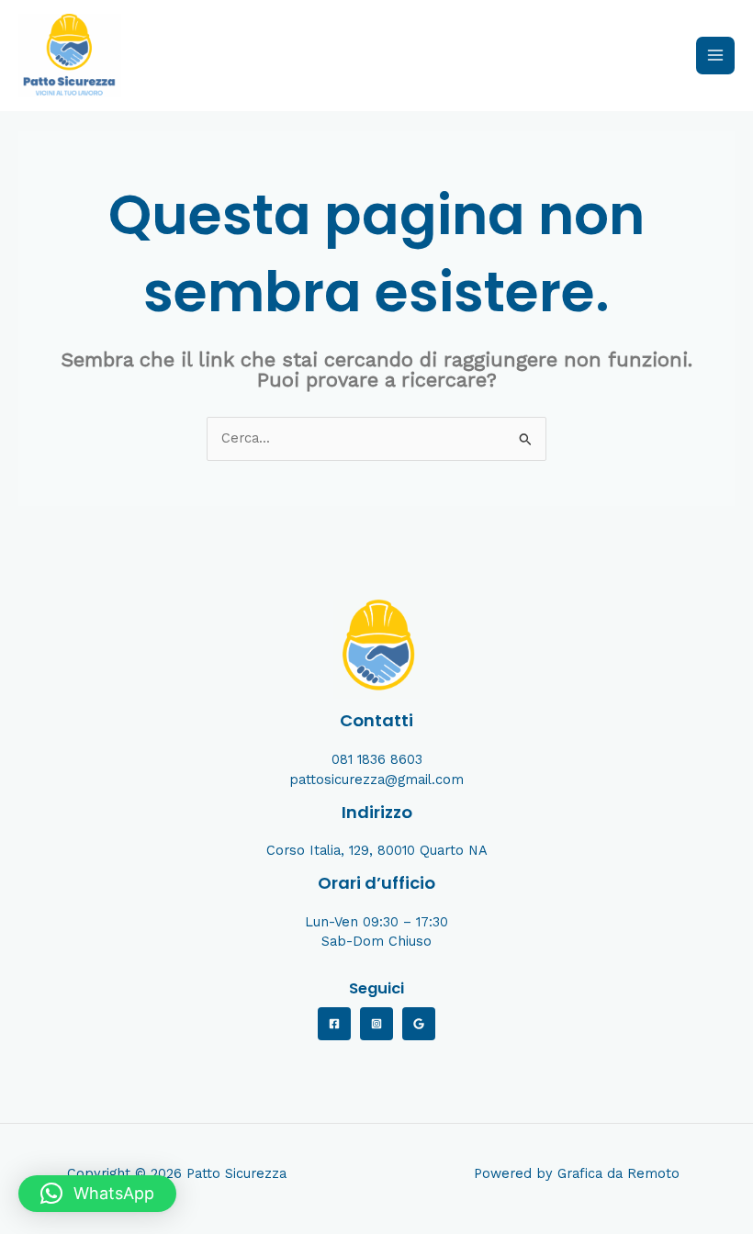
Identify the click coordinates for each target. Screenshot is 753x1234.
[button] (97, 1193)
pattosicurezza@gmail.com (376, 779)
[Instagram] (376, 1023)
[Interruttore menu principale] (715, 56)
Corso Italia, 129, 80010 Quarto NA (377, 850)
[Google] (418, 1023)
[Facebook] (334, 1023)
